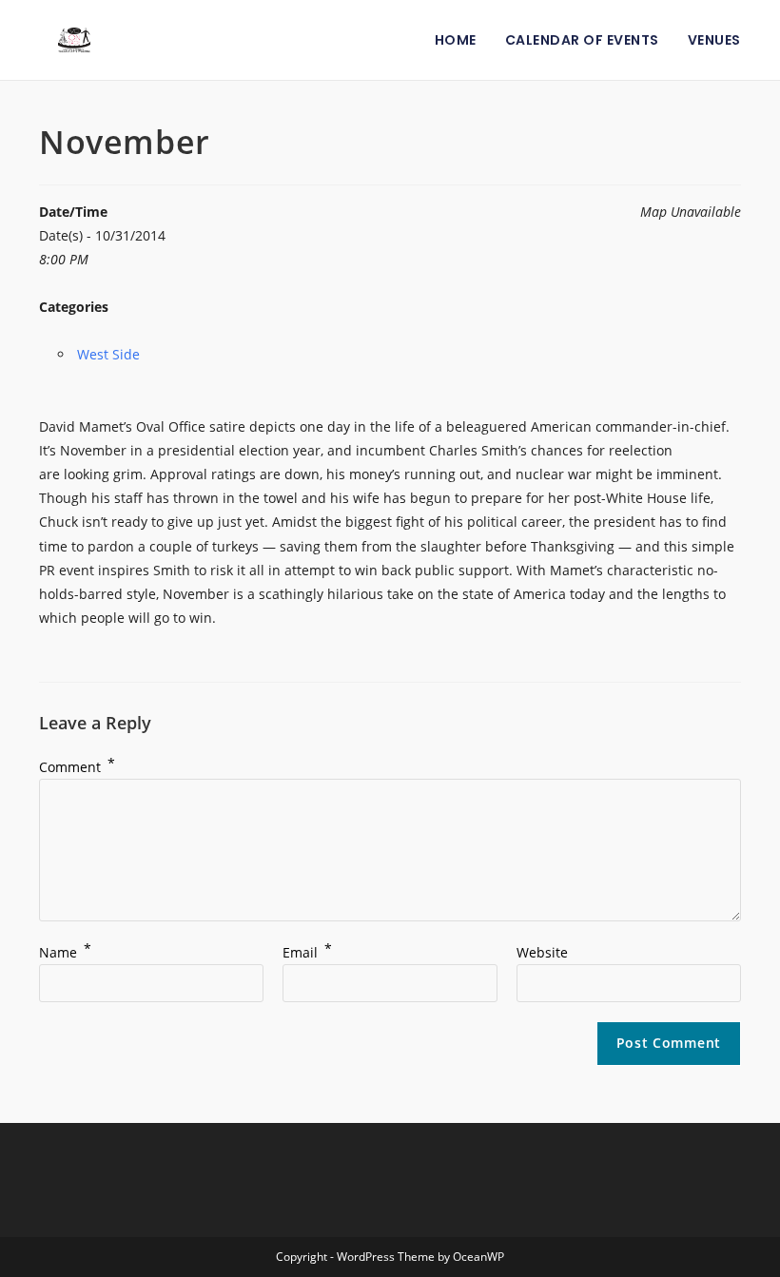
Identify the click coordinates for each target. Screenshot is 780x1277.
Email (307, 952)
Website (542, 952)
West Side (108, 354)
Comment (77, 767)
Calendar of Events (582, 39)
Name (65, 952)
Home (456, 39)
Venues (714, 39)
